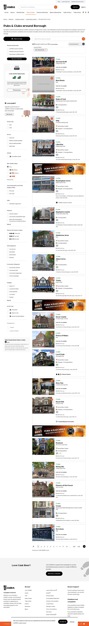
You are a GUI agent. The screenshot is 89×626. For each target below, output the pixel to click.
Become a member (54, 573)
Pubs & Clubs (28, 598)
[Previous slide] (35, 65)
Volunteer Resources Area (77, 1)
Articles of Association (52, 601)
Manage (72, 621)
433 (74, 546)
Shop (59, 1)
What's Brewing (50, 614)
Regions (11, 19)
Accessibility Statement (52, 598)
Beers (26, 609)
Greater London (19, 19)
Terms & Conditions (51, 609)
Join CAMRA (28, 590)
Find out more (17, 90)
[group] (43, 65)
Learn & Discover (66, 1)
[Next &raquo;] (84, 546)
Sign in (83, 7)
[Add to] (52, 59)
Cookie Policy (49, 603)
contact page (9, 605)
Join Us (75, 7)
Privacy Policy (50, 595)
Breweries (27, 606)
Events (27, 603)
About (26, 593)
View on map (18, 39)
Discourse (49, 611)
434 (79, 546)
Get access (9, 114)
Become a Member (17, 58)
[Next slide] (51, 65)
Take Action (28, 601)
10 (66, 546)
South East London (31, 19)
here (78, 594)
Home (5, 19)
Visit (26, 595)
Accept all (63, 621)
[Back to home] (9, 7)
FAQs (19, 603)
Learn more (22, 623)
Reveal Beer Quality (62, 126)
